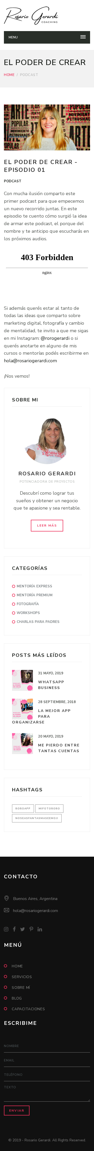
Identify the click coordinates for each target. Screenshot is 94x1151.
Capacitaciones (28, 1009)
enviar (16, 1110)
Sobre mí (21, 987)
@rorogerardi (55, 338)
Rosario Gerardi (47, 473)
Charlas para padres (38, 622)
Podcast (12, 181)
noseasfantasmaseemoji (36, 818)
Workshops (28, 613)
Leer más (47, 525)
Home (9, 75)
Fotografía (28, 604)
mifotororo (49, 808)
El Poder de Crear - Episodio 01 (41, 166)
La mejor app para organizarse (41, 716)
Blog (17, 998)
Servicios (22, 976)
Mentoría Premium (34, 595)
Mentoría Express (34, 586)
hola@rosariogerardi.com (30, 361)
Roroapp (23, 808)
